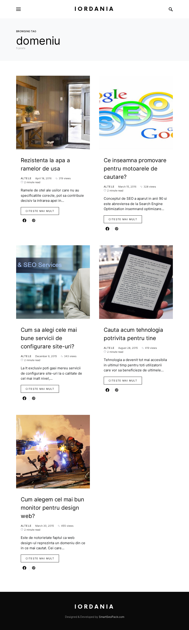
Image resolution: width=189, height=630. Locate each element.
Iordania (94, 9)
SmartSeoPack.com (111, 616)
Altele (26, 178)
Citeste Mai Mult (40, 211)
